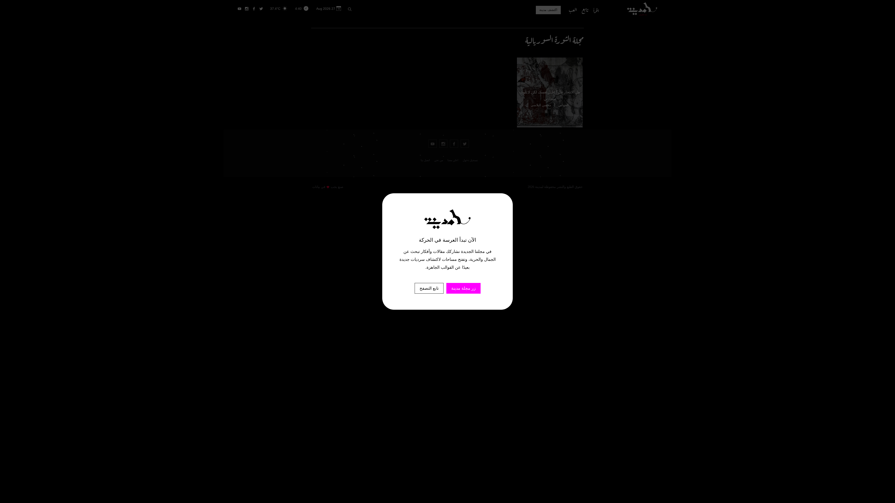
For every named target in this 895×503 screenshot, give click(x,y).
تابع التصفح (429, 288)
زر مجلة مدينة (463, 288)
